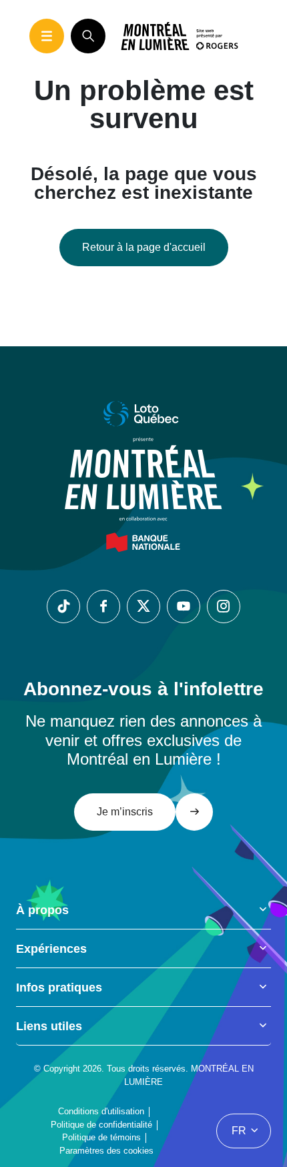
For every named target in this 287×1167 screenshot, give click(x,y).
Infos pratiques (59, 987)
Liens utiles (49, 1026)
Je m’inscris (125, 811)
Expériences (51, 948)
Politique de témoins (101, 1137)
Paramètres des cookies (106, 1151)
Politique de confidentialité (101, 1125)
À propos (42, 910)
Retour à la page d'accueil (144, 247)
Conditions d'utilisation (101, 1111)
